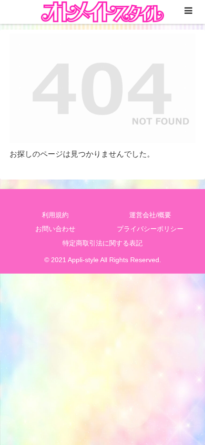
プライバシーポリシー (150, 229)
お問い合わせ (55, 229)
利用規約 (55, 215)
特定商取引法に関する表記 (102, 243)
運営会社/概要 (150, 215)
